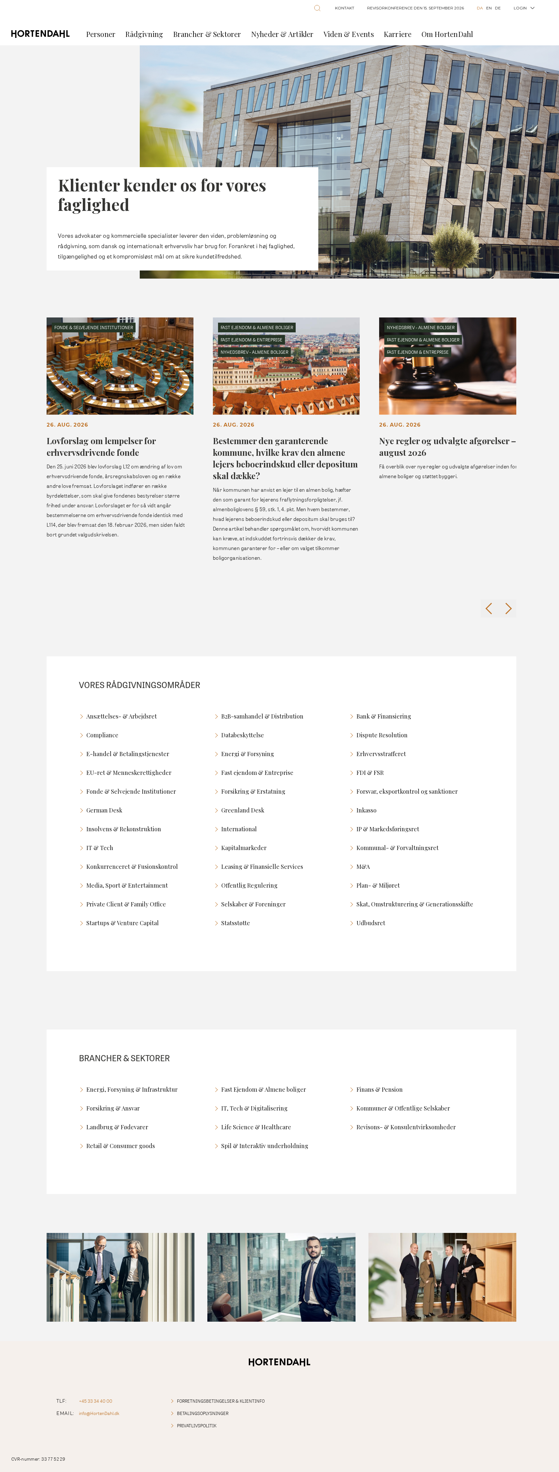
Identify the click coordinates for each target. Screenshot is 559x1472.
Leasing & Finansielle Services (262, 866)
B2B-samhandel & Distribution (262, 716)
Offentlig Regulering (249, 885)
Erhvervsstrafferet (381, 754)
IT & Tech (99, 848)
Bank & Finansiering (383, 716)
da (480, 8)
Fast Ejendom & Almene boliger (263, 1089)
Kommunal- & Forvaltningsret (397, 848)
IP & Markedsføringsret (387, 829)
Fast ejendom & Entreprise (257, 772)
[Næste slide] (507, 608)
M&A (363, 866)
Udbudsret (370, 923)
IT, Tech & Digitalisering (254, 1108)
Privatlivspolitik (196, 1425)
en (489, 8)
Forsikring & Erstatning (253, 791)
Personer (101, 34)
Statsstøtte (235, 923)
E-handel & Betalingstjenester (127, 754)
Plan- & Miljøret (378, 885)
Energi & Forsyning (247, 754)
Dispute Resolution (382, 735)
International (239, 829)
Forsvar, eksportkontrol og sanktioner (407, 791)
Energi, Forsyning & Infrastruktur (132, 1089)
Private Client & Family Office (126, 904)
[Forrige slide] (490, 608)
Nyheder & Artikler (282, 34)
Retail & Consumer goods (120, 1146)
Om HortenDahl (447, 34)
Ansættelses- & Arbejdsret (121, 716)
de (498, 8)
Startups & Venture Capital (122, 923)
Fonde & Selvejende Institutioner (131, 791)
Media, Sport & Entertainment (127, 885)
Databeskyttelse (242, 735)
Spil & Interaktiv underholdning (264, 1146)
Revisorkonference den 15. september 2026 (415, 8)
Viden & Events (348, 34)
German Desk (104, 810)
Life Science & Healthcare (256, 1127)
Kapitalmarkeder (244, 848)
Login (520, 8)
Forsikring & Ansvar (113, 1108)
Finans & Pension (379, 1089)
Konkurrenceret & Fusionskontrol (132, 866)
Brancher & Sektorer (207, 34)
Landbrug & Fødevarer (117, 1127)
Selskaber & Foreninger (253, 904)
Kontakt (344, 8)
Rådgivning (144, 34)
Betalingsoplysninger (202, 1413)
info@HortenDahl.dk (99, 1413)
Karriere (398, 34)
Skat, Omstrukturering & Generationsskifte (414, 904)
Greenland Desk (242, 810)
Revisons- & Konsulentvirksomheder (406, 1127)
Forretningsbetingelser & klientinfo (221, 1401)
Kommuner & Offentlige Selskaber (403, 1108)
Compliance (102, 735)
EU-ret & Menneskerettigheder (128, 772)
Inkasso (366, 810)
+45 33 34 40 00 (95, 1401)
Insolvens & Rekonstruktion (123, 829)
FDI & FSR (370, 772)
